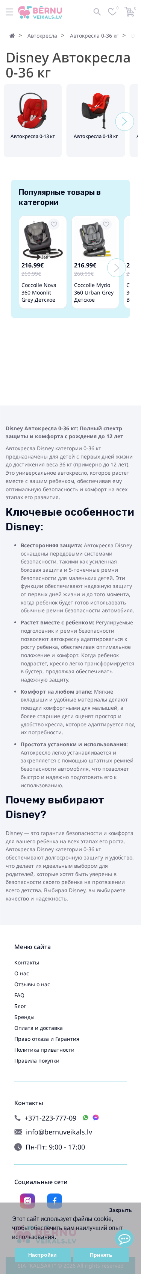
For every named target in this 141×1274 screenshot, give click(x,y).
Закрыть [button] (120, 1210)
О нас (21, 973)
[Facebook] (54, 1201)
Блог (20, 1006)
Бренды (24, 1016)
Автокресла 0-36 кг (94, 35)
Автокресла (42, 35)
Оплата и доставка (38, 1027)
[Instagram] (27, 1201)
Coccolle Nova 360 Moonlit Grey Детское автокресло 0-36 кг (42, 299)
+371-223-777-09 (50, 1118)
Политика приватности (44, 1049)
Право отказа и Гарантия (46, 1038)
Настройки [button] (42, 1255)
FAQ (19, 995)
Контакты (26, 962)
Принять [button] (101, 1255)
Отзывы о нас (32, 984)
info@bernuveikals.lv (59, 1132)
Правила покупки (36, 1060)
